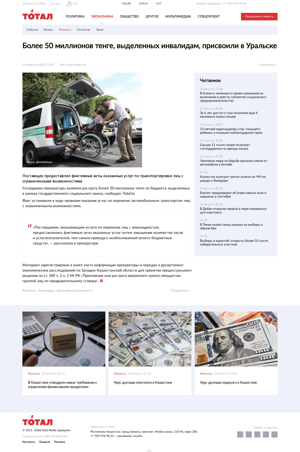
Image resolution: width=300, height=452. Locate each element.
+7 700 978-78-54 (234, 3)
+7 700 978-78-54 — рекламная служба (116, 436)
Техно (99, 29)
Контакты (28, 442)
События (32, 29)
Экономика (102, 16)
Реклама (59, 442)
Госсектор (83, 29)
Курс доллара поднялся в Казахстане (228, 383)
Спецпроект (209, 16)
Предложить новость (259, 16)
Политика (75, 16)
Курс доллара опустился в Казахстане (143, 383)
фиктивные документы (75, 290)
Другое (152, 16)
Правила (44, 442)
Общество (129, 16)
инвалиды (47, 290)
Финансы (65, 29)
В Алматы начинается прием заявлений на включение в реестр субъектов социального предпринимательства (233, 97)
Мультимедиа (178, 16)
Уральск (30, 290)
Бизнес (48, 29)
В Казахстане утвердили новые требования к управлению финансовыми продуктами (62, 385)
